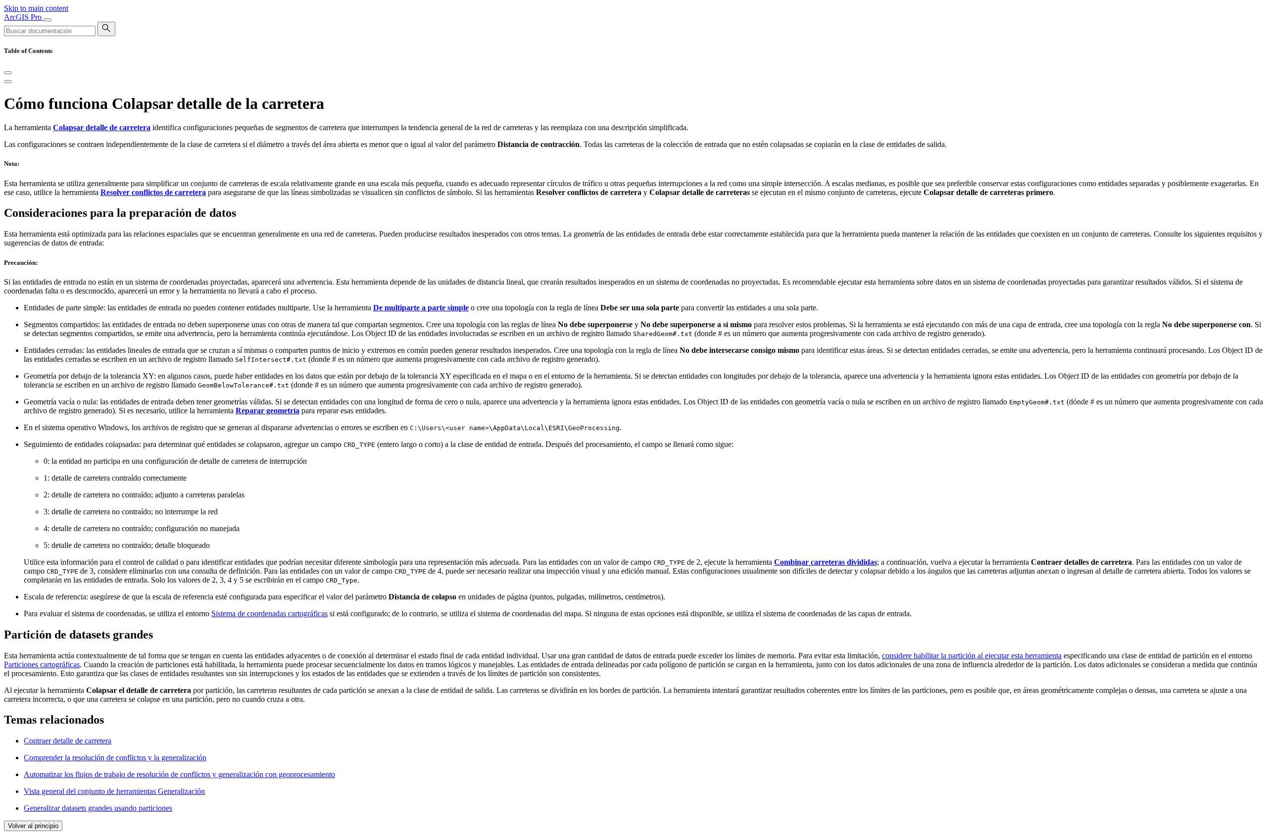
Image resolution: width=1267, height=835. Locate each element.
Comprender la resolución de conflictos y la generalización (115, 757)
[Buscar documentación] (106, 29)
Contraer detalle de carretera (67, 741)
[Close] (8, 72)
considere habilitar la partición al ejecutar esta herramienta (972, 655)
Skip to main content (36, 8)
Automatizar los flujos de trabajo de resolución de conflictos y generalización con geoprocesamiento (179, 774)
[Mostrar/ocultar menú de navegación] (47, 19)
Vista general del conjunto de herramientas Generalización (114, 791)
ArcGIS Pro (24, 17)
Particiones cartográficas (42, 664)
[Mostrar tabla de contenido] (8, 81)
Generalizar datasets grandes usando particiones (98, 808)
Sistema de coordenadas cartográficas (269, 613)
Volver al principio (33, 826)
